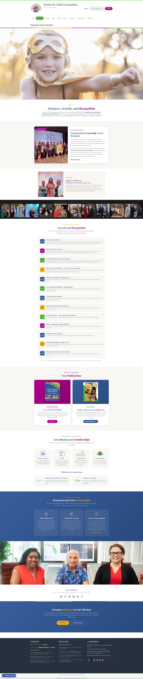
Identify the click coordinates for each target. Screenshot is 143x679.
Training (65, 18)
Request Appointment (96, 8)
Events (59, 18)
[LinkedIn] (73, 596)
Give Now (108, 8)
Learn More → (52, 421)
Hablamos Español (9, 675)
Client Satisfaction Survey (65, 661)
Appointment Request (44, 647)
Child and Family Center (36, 652)
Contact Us (90, 18)
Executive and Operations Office (38, 661)
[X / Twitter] (82, 596)
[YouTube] (69, 596)
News (53, 18)
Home (33, 18)
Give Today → (63, 622)
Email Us (45, 644)
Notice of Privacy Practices (65, 644)
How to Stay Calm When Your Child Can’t (96, 649)
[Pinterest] (77, 596)
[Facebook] (61, 596)
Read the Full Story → (76, 159)
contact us (64, 647)
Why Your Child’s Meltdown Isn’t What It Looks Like (99, 655)
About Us (39, 18)
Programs (47, 18)
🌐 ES (86, 8)
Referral (53, 647)
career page (72, 651)
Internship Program (71, 655)
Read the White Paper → (90, 421)
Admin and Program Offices (37, 656)
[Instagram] (65, 596)
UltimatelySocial (82, 678)
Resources (72, 18)
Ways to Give (81, 18)
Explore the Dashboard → (97, 532)
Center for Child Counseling (60, 4)
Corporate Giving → (78, 622)
